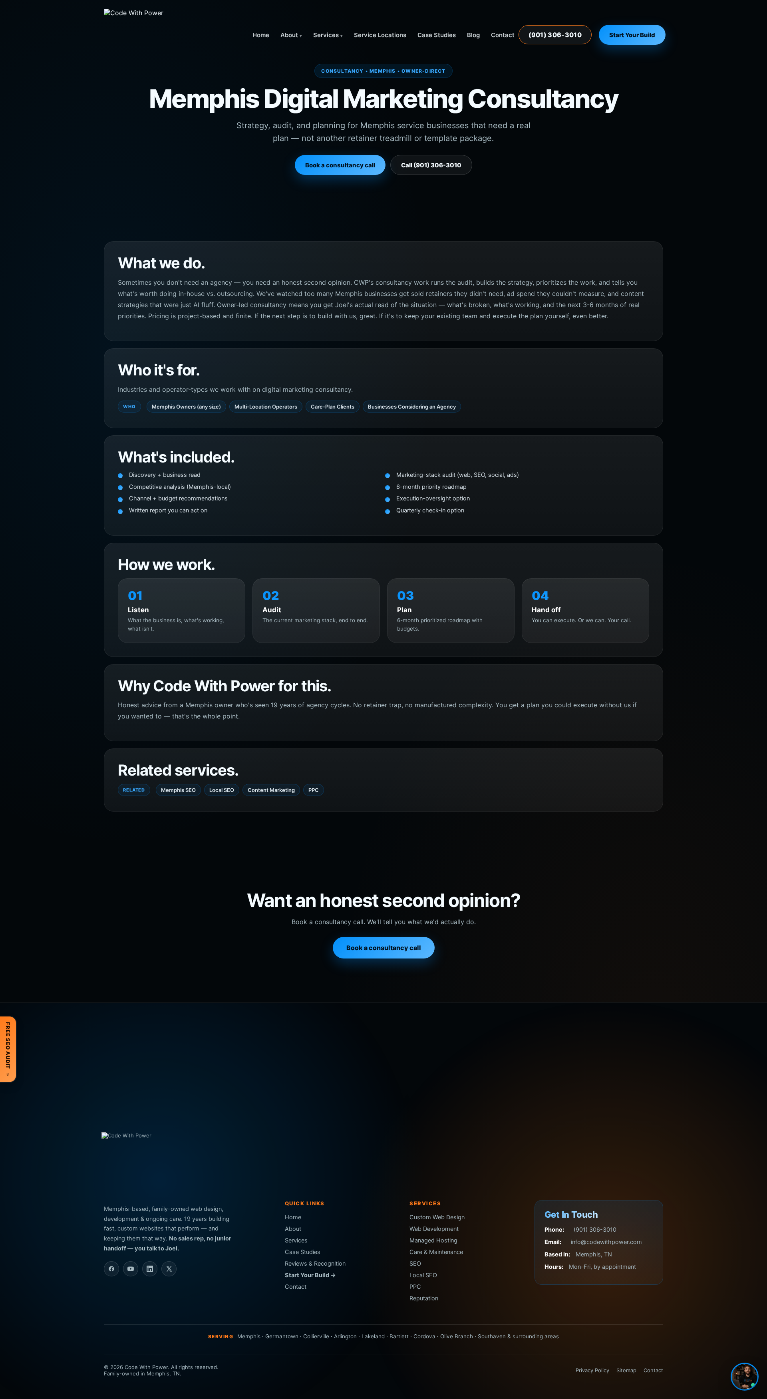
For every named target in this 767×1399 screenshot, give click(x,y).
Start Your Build (632, 35)
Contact (503, 35)
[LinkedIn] (149, 1268)
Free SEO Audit (8, 1049)
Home (260, 35)
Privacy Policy (592, 1370)
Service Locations (380, 35)
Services (326, 35)
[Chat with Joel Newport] (744, 1376)
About (289, 35)
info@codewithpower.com (606, 1242)
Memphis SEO (178, 790)
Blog (473, 35)
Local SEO (221, 790)
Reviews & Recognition (315, 1263)
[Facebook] (111, 1268)
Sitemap (626, 1370)
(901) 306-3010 (555, 35)
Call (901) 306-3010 (431, 165)
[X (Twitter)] (169, 1268)
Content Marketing (271, 790)
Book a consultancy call (340, 165)
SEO (415, 1263)
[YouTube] (130, 1268)
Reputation (423, 1298)
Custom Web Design (437, 1217)
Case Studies (436, 35)
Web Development (434, 1228)
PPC (313, 790)
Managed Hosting (433, 1240)
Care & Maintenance (436, 1252)
